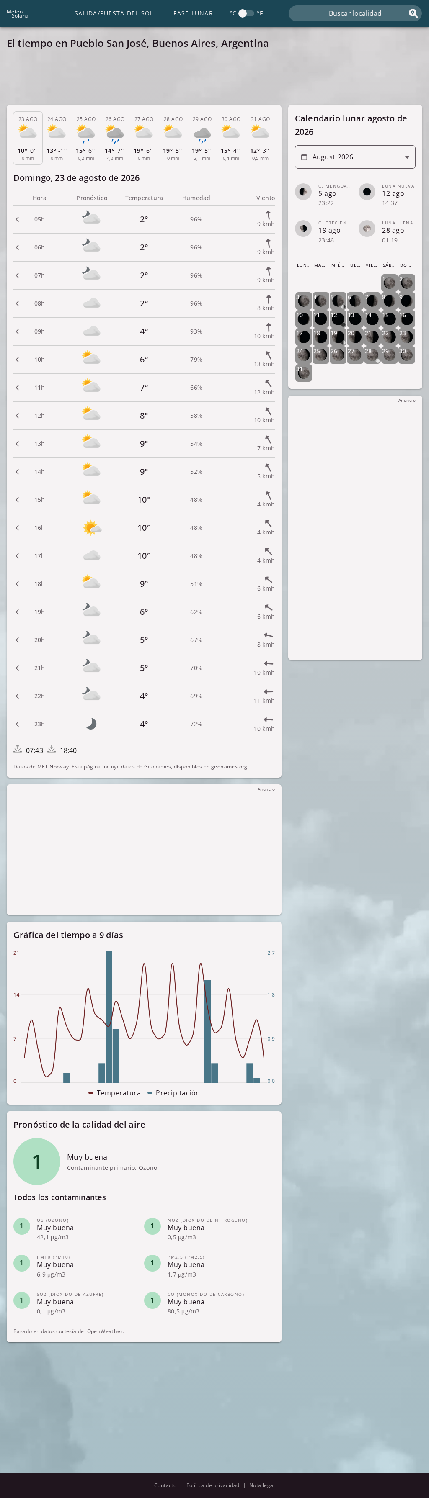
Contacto (165, 1485)
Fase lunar (193, 13)
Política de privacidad (213, 1485)
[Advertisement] (214, 79)
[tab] (27, 138)
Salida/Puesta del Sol (114, 13)
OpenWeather (105, 1331)
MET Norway (53, 766)
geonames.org (229, 766)
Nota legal (262, 1485)
